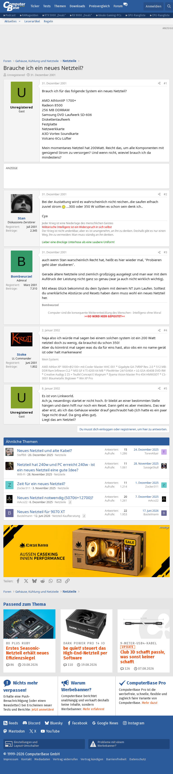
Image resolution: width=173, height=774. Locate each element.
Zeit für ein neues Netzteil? (41, 483)
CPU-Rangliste (161, 15)
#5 (165, 388)
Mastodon (17, 731)
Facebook (79, 723)
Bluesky (56, 723)
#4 (165, 330)
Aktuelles (11, 21)
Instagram (136, 723)
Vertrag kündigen (92, 759)
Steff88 (21, 455)
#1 (165, 83)
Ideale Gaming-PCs (109, 15)
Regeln (48, 21)
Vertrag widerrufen (65, 759)
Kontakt (26, 759)
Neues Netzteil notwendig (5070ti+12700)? (55, 497)
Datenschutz (137, 759)
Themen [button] (60, 6)
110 (70, 665)
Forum (118, 6)
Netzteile (60, 455)
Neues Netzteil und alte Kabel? (44, 450)
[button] (20, 21)
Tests (47, 6)
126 (127, 668)
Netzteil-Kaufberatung (66, 516)
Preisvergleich (99, 6)
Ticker (35, 6)
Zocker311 (23, 488)
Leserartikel (32, 21)
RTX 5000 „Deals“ (55, 15)
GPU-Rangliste (137, 15)
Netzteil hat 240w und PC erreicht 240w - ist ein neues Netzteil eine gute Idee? (56, 467)
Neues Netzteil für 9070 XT (41, 511)
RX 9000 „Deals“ (82, 15)
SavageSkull (151, 467)
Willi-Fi (21, 474)
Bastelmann (24, 516)
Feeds (13, 723)
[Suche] (169, 6)
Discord (34, 723)
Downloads (77, 6)
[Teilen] (159, 83)
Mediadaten (42, 759)
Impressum (10, 759)
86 (11, 665)
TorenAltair (152, 453)
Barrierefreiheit (116, 759)
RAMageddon (30, 15)
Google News (107, 723)
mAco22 (22, 502)
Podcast (11, 15)
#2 (165, 194)
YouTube (53, 731)
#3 (165, 252)
